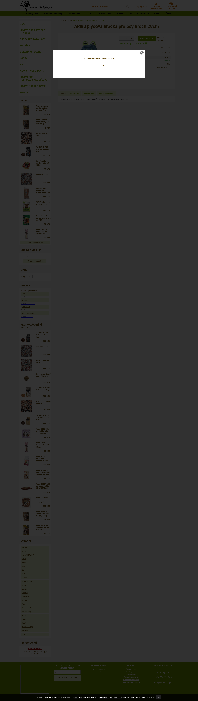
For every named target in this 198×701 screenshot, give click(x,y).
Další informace (148, 697)
